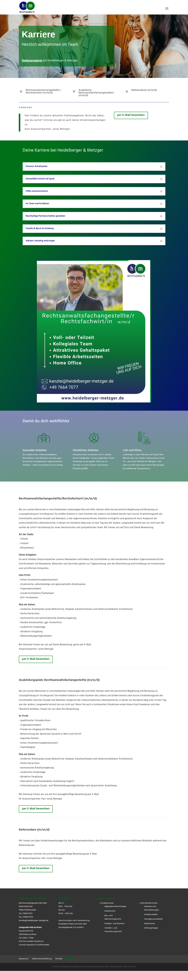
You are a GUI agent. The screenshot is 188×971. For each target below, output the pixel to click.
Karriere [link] (69, 959)
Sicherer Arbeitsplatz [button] (37, 166)
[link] (27, 7)
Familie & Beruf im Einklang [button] (40, 228)
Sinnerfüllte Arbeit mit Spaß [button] (40, 179)
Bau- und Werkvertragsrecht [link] (112, 917)
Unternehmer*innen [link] (148, 903)
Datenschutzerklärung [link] (42, 959)
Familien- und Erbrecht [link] (114, 924)
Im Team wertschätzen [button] (37, 204)
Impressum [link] (23, 959)
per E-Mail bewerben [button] (131, 115)
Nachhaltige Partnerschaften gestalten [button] (45, 216)
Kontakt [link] (58, 959)
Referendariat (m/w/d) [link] (144, 90)
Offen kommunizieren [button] (37, 191)
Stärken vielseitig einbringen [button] (40, 241)
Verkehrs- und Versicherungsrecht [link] (113, 930)
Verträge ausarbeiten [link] (153, 919)
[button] (166, 10)
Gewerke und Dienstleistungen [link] (151, 908)
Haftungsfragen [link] (151, 928)
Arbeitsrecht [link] (109, 911)
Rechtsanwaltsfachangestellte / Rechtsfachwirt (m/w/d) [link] (43, 91)
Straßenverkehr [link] (151, 915)
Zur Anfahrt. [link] (78, 928)
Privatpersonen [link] (107, 903)
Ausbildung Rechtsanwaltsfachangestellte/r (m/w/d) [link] (96, 93)
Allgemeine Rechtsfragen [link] (115, 907)
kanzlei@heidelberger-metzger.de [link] (33, 921)
